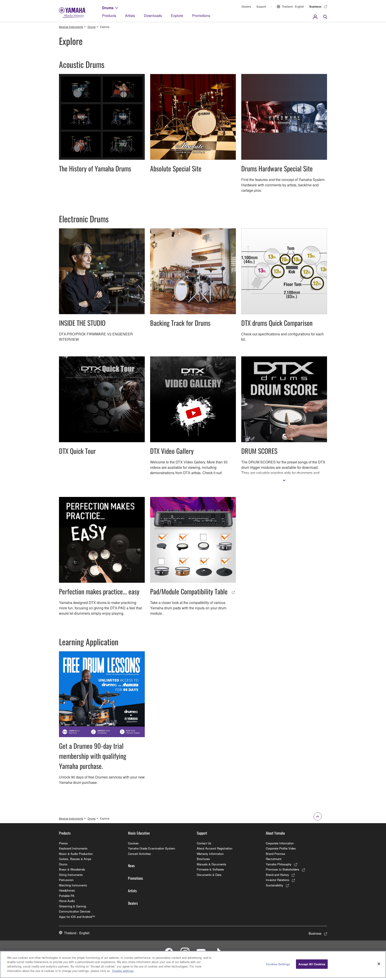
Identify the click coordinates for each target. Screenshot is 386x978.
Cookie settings (123, 970)
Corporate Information (280, 843)
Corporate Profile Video (281, 848)
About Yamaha (275, 833)
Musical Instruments (71, 27)
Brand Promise (275, 854)
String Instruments (71, 875)
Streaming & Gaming (72, 906)
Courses (133, 843)
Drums (107, 7)
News (131, 865)
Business (315, 6)
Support (261, 6)
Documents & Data (209, 875)
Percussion (66, 880)
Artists (130, 15)
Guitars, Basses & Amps (75, 859)
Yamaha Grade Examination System (151, 848)
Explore (177, 15)
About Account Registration (214, 848)
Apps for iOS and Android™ (77, 917)
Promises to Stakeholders (282, 869)
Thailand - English (293, 6)
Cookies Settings (278, 964)
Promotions (201, 15)
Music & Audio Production (76, 854)
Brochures (203, 859)
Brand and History (277, 875)
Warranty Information (210, 854)
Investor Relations (277, 880)
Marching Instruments (73, 885)
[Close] (379, 964)
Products (109, 15)
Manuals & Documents (211, 864)
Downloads (153, 15)
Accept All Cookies (311, 964)
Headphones (67, 890)
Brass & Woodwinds (72, 869)
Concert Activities (139, 854)
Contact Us (204, 843)
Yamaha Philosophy (279, 864)
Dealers (246, 6)
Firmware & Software (210, 869)
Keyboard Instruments (73, 848)
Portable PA (66, 896)
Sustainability (274, 885)
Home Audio (67, 901)
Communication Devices (74, 911)
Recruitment (273, 859)
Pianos (63, 843)
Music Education (139, 833)
